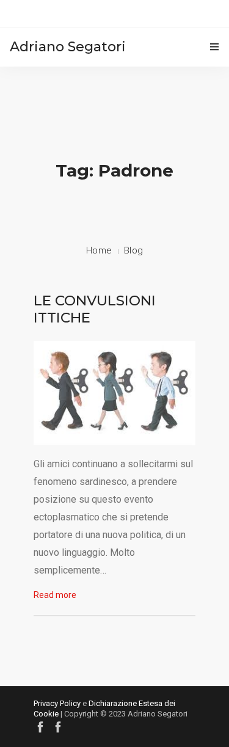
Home (99, 250)
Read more (55, 595)
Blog (134, 250)
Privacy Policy (57, 703)
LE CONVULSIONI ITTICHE (95, 309)
